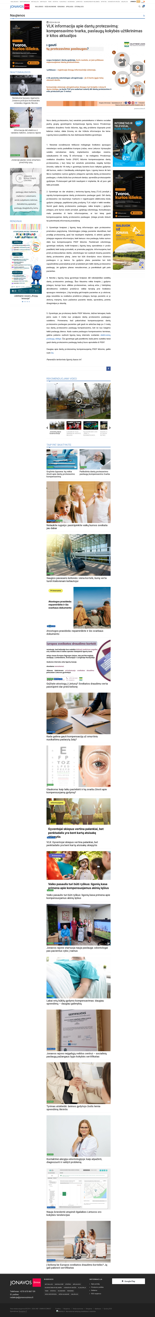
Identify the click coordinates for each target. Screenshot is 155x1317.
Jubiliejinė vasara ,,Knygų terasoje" (26, 297)
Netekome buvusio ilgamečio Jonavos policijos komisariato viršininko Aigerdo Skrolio (26, 100)
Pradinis (58, 1309)
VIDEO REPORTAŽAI (51, 1294)
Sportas (103, 1)
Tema (49, 1)
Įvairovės (79, 1)
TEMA (46, 1291)
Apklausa (98, 1309)
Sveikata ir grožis (114, 1)
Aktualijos (35, 1)
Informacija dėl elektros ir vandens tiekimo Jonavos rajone (26, 131)
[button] (22, 301)
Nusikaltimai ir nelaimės (92, 1)
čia (52, 353)
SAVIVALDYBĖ (59, 1284)
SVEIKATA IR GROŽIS (70, 1287)
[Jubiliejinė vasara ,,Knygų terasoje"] (23, 259)
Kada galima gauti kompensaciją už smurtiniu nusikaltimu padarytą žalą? (72, 738)
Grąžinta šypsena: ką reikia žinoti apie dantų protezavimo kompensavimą (60, 474)
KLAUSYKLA (82, 1287)
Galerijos (124, 1)
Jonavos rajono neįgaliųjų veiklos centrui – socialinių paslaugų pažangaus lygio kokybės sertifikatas (76, 1055)
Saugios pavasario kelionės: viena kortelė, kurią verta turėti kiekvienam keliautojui (76, 580)
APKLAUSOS (77, 1284)
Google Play (130, 1281)
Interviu (55, 1)
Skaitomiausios (25, 1)
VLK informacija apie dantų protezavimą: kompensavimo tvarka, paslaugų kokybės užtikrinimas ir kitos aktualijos (94, 31)
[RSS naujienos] (144, 16)
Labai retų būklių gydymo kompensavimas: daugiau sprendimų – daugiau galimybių (75, 1002)
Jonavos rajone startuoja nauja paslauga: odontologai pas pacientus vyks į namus (77, 949)
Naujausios (14, 1)
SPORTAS (68, 1284)
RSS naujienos (96, 1294)
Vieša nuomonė (78, 1309)
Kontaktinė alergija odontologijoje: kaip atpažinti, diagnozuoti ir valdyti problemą (74, 1161)
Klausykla (63, 1)
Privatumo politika (97, 1287)
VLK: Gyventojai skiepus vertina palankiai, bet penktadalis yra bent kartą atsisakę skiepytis (72, 844)
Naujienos (66, 1309)
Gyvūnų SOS (108, 1309)
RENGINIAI (70, 1291)
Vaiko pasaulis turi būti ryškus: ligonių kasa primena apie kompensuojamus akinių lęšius (78, 897)
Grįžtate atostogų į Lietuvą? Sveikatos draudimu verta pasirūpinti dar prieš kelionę (77, 685)
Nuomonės (71, 1)
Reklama (94, 1290)
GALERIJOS (74, 1294)
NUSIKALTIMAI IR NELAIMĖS (53, 1287)
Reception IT (23, 1311)
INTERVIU (53, 1291)
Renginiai (89, 1309)
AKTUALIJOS (49, 1284)
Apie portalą (95, 1284)
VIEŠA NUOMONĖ (64, 1294)
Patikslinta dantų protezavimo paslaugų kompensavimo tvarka (95, 472)
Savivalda (43, 1)
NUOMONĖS (61, 1291)
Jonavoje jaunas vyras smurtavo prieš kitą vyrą (26, 161)
